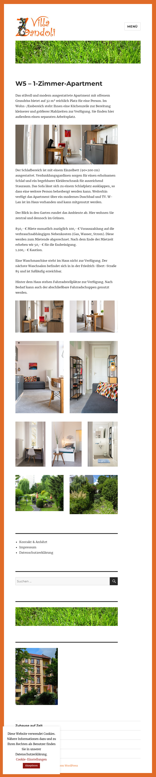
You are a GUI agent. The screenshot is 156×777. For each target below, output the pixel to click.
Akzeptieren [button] (31, 765)
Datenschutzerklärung (36, 552)
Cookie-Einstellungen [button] (31, 759)
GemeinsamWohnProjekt (34, 735)
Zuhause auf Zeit (29, 725)
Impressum (27, 547)
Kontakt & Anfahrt (33, 542)
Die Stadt (22, 744)
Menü (132, 26)
